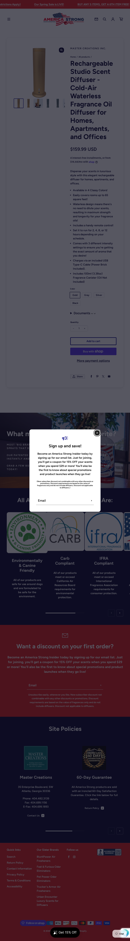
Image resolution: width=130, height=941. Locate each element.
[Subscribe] (91, 500)
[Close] (97, 432)
